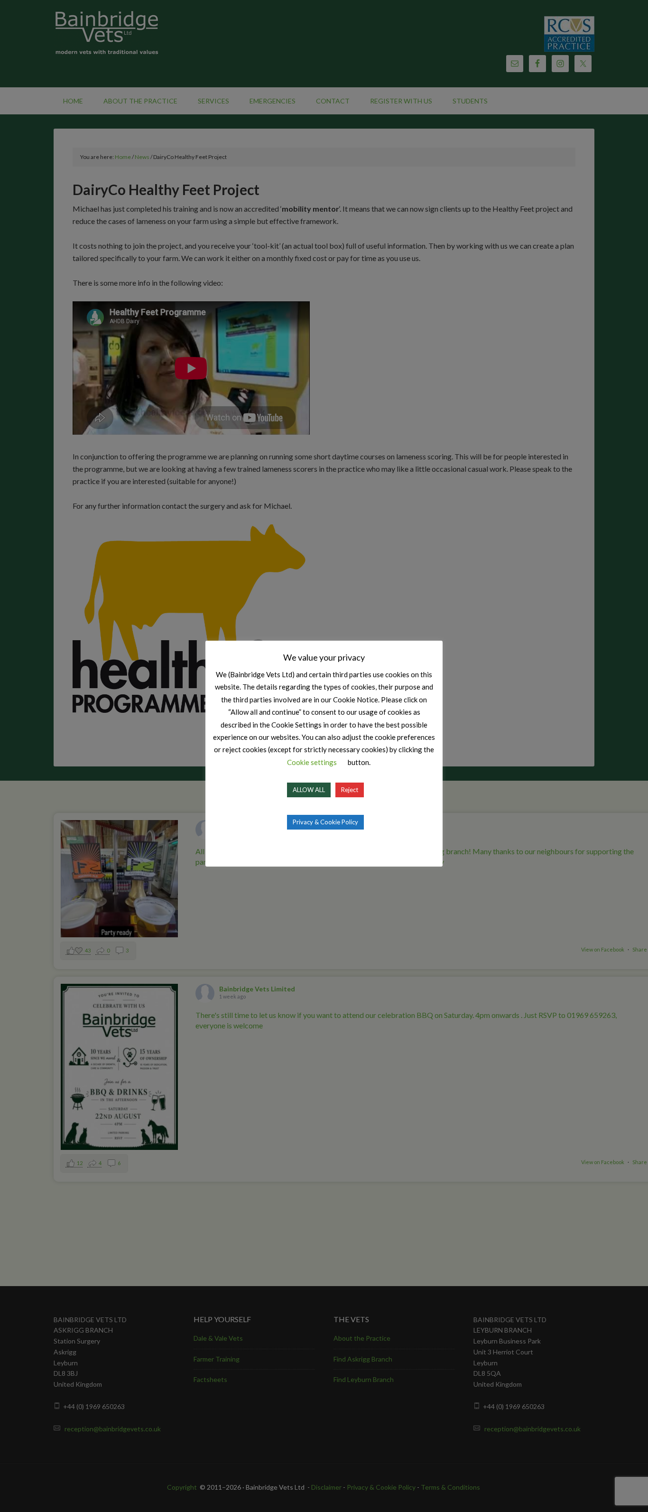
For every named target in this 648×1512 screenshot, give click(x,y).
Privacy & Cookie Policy (325, 822)
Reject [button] (349, 789)
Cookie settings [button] (312, 762)
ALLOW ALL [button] (309, 789)
